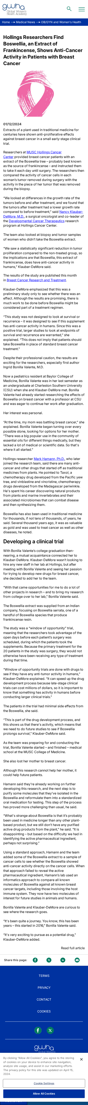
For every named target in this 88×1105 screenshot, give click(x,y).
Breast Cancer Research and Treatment (36, 280)
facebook (35, 960)
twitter (48, 960)
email (77, 960)
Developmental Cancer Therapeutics (36, 221)
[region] (44, 1077)
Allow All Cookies (44, 1093)
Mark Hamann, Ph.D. (49, 459)
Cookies (44, 1011)
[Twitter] (50, 1030)
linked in (63, 960)
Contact (44, 999)
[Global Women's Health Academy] (14, 9)
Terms (44, 976)
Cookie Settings (44, 1083)
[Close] (81, 1059)
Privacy (44, 988)
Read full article (73, 948)
